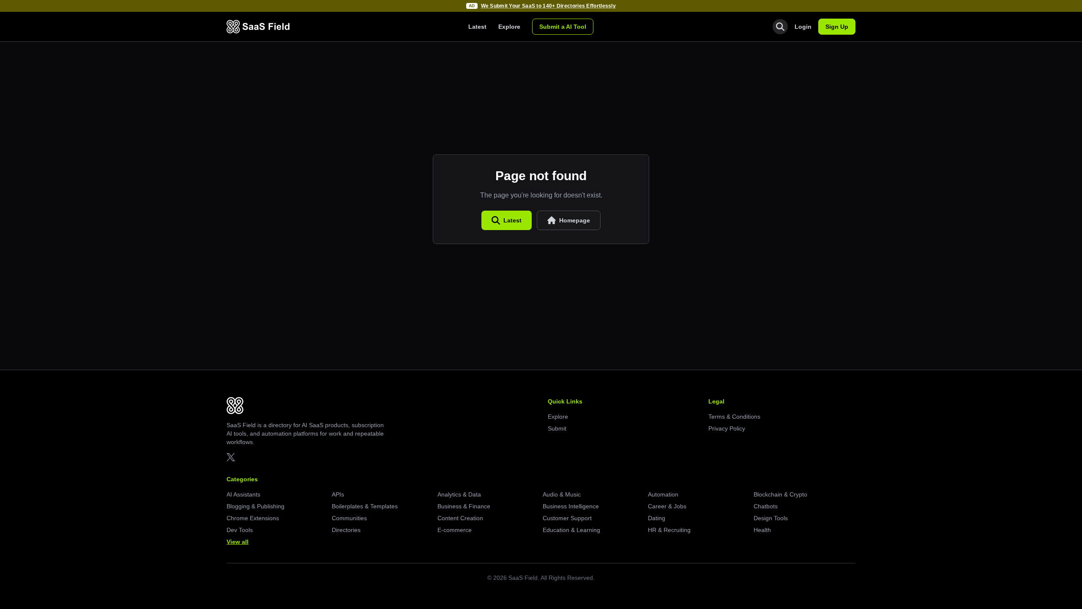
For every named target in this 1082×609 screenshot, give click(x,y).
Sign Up (836, 26)
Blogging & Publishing (255, 506)
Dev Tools (240, 530)
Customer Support (567, 518)
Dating (656, 518)
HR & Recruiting (669, 530)
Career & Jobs (667, 506)
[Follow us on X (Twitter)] (231, 457)
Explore (509, 26)
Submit (557, 428)
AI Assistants (243, 494)
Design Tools (771, 518)
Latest (477, 26)
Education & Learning (571, 530)
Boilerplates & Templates (365, 506)
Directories (346, 530)
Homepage (574, 220)
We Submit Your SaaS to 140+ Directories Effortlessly (548, 6)
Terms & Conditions (734, 416)
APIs (338, 494)
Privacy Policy (726, 428)
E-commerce (454, 530)
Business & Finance (463, 506)
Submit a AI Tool (562, 26)
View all (238, 541)
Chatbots (766, 506)
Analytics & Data (459, 494)
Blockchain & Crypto (780, 494)
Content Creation (460, 518)
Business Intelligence (571, 506)
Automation (663, 494)
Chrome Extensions (253, 518)
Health (762, 530)
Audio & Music (562, 494)
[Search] (780, 26)
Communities (349, 518)
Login (803, 26)
